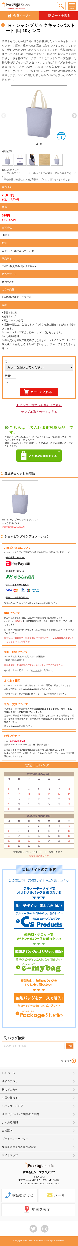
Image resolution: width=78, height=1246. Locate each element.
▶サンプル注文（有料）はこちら (39, 405)
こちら (40, 602)
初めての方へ (10, 1089)
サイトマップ (10, 1155)
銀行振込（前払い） (15, 557)
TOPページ (8, 1072)
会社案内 (7, 1130)
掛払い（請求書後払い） (17, 597)
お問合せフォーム (37, 694)
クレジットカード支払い (17, 584)
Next (74, 116)
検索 (70, 1046)
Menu (71, 8)
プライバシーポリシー (15, 1138)
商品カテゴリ (10, 1081)
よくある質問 (10, 1122)
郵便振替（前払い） (15, 571)
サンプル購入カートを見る (39, 411)
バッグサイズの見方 (14, 1105)
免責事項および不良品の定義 (19, 1146)
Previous (4, 116)
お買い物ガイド (11, 1097)
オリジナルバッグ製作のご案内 (20, 1114)
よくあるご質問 (30, 688)
